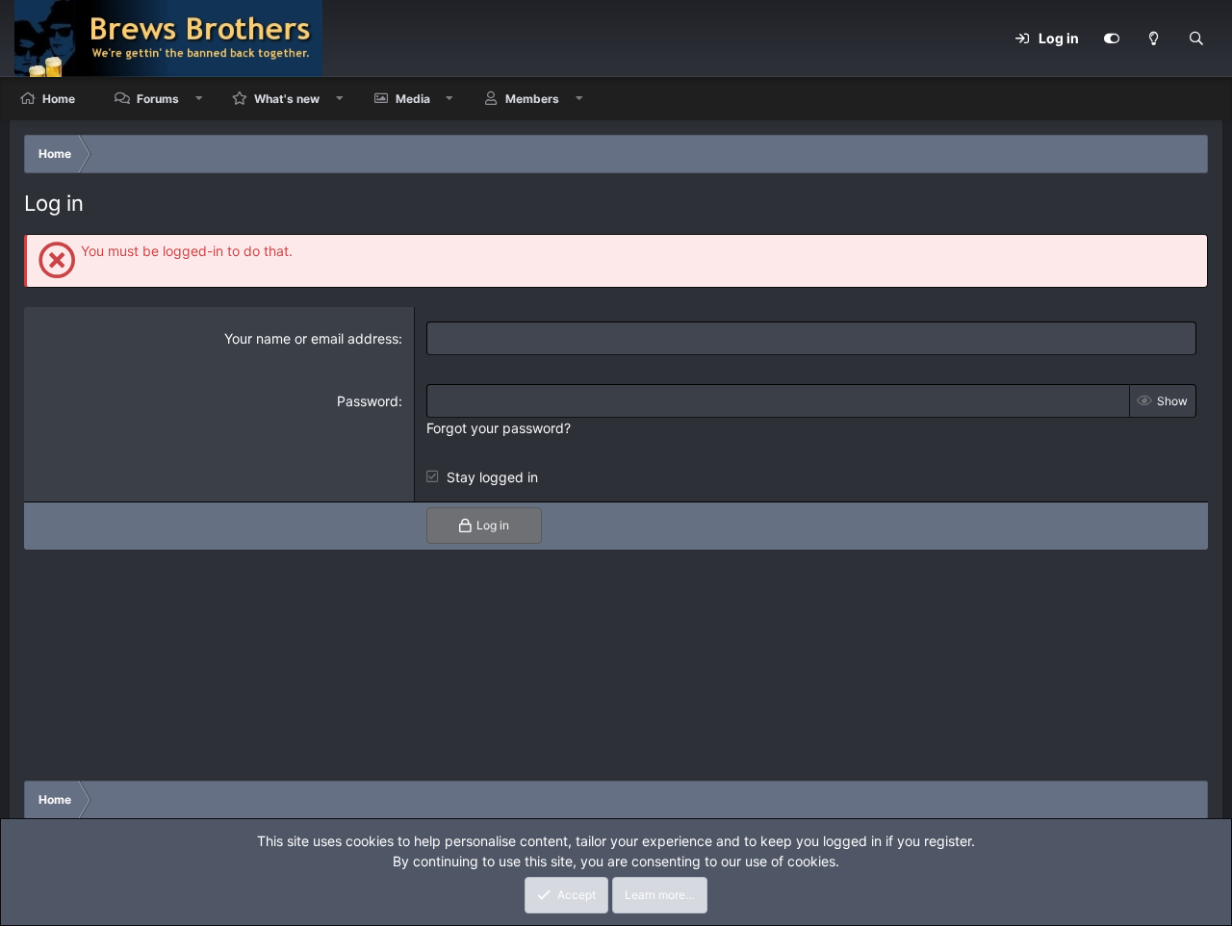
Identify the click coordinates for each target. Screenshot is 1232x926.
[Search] (1196, 38)
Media (413, 98)
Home (58, 98)
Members (532, 98)
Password (367, 401)
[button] (199, 98)
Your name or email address (311, 338)
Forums (158, 98)
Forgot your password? (498, 428)
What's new (287, 98)
